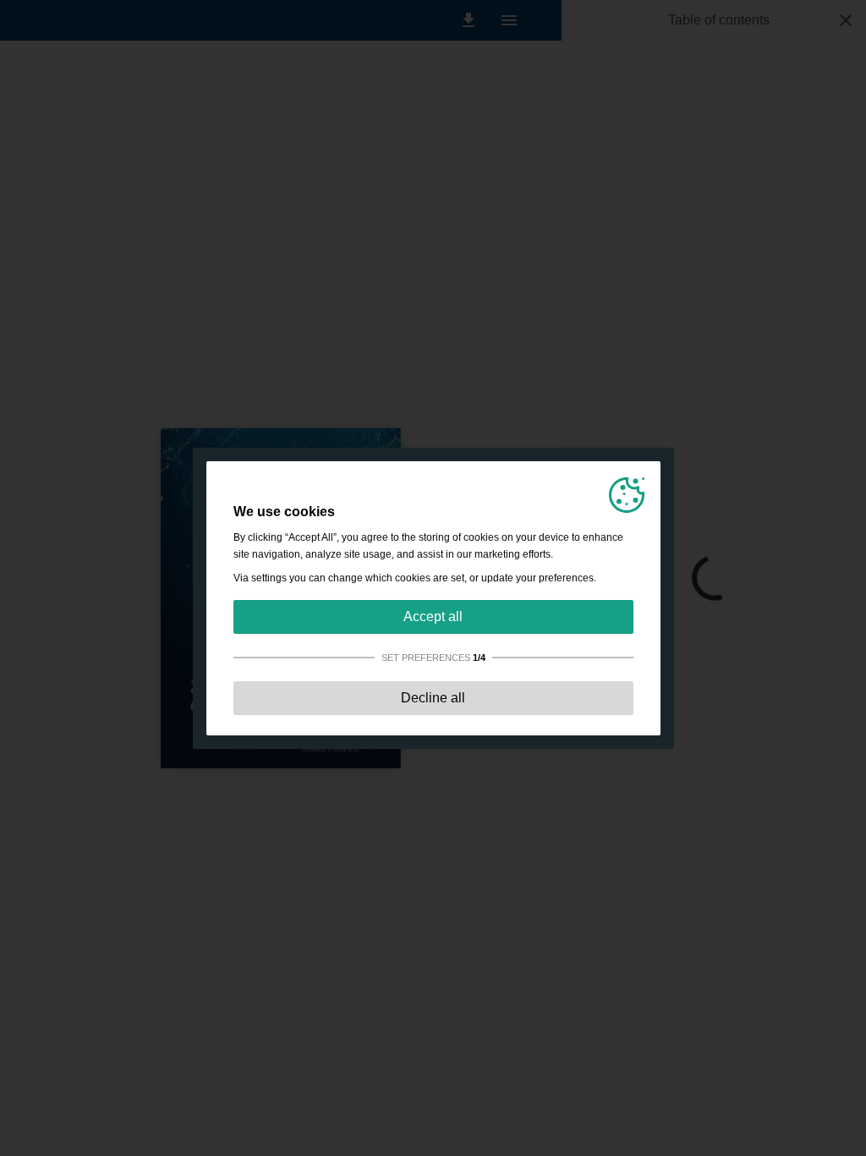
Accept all (433, 616)
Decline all (433, 698)
